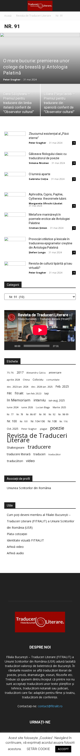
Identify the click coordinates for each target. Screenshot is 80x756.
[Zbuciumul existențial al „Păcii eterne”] (15, 139)
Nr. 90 (42, 414)
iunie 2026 (27, 407)
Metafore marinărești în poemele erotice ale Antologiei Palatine (49, 219)
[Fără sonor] (63, 346)
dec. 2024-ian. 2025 (41, 386)
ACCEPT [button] (63, 749)
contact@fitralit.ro (50, 706)
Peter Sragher (11, 79)
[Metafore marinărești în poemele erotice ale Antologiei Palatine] (15, 219)
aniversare (55, 372)
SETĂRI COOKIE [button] (38, 749)
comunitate (53, 379)
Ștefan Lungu (37, 252)
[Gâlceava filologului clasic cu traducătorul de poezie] (15, 159)
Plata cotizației (17, 534)
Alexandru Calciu (36, 372)
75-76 (10, 372)
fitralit (19, 393)
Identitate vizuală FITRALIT (25, 540)
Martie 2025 (59, 407)
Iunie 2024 (12, 407)
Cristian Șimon (38, 227)
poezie (57, 428)
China (26, 379)
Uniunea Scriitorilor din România (29, 488)
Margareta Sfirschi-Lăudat (45, 203)
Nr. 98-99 (63, 414)
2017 (20, 372)
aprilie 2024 (13, 379)
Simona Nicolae (39, 163)
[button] (7, 5)
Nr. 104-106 (38, 421)
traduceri (39, 454)
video (30, 461)
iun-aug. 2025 (57, 400)
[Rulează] (10, 346)
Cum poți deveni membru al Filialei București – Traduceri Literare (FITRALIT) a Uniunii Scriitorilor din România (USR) (40, 521)
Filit (9, 393)
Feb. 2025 (62, 386)
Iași (46, 393)
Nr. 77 (10, 414)
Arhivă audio (15, 553)
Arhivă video (15, 547)
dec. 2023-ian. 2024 (17, 386)
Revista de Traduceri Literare (33, 15)
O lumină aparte (39, 174)
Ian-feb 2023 (33, 393)
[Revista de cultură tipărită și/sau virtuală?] (15, 268)
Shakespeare (16, 447)
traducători (15, 461)
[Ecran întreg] (70, 346)
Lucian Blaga (43, 407)
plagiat (43, 428)
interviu (39, 400)
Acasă (8, 15)
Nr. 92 (52, 414)
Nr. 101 (24, 421)
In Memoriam (19, 400)
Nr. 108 (52, 421)
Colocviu (38, 379)
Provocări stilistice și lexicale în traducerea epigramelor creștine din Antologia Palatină (50, 243)
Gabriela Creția (38, 178)
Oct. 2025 (12, 429)
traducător (54, 454)
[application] (40, 330)
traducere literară (19, 454)
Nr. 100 (12, 421)
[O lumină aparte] (15, 179)
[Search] (74, 5)
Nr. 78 (19, 414)
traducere (39, 446)
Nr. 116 (63, 421)
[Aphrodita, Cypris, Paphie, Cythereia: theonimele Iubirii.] (15, 199)
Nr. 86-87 (31, 414)
